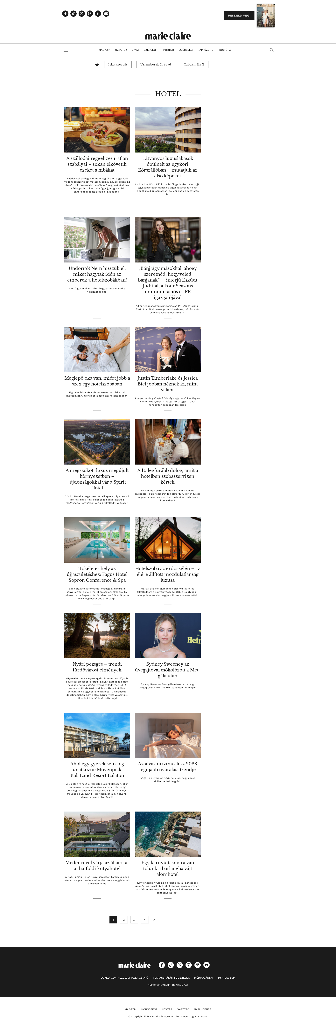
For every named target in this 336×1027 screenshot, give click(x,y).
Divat (135, 50)
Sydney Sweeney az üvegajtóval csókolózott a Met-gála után (167, 670)
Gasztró (183, 1009)
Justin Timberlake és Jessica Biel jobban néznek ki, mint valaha (167, 384)
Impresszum (226, 977)
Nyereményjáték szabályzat (168, 985)
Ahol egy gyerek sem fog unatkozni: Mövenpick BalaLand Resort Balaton (97, 769)
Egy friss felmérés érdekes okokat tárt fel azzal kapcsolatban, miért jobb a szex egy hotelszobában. (97, 394)
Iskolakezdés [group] (118, 64)
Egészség (185, 50)
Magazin (105, 50)
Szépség (150, 50)
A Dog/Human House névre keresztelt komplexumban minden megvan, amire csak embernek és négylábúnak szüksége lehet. (97, 880)
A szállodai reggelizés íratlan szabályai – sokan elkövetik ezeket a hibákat (97, 164)
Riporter (167, 50)
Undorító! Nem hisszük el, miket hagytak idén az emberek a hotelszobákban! (97, 274)
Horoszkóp (149, 1009)
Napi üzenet (206, 50)
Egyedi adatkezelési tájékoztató (124, 977)
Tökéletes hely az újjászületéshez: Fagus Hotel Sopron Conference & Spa (97, 574)
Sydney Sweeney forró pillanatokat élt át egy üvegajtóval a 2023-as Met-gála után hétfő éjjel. (168, 686)
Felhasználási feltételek (171, 977)
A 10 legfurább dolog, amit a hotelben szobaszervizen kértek (167, 476)
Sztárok (121, 50)
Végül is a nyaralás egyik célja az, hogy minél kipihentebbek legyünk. (168, 780)
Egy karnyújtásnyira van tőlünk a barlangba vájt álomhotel (167, 868)
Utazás (167, 1009)
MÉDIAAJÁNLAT (204, 977)
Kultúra (225, 50)
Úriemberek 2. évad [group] (155, 64)
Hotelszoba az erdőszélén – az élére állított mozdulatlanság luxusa (167, 574)
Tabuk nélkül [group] (194, 64)
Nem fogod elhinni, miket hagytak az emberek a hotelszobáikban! (97, 290)
